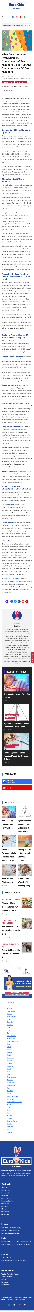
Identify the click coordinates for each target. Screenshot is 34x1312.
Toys (8, 1129)
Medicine (10, 1080)
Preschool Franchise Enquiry (10, 1230)
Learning (16, 899)
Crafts (9, 1030)
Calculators (5, 1212)
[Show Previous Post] (25, 25)
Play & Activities (12, 1096)
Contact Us (5, 1204)
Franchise (10, 1058)
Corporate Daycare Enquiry (10, 1233)
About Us (4, 1188)
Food (9, 1055)
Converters (5, 1214)
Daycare (10, 1033)
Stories (23, 688)
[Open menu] (2, 17)
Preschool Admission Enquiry (11, 1228)
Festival (5, 899)
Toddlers (10, 1127)
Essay (9, 1044)
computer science (9, 429)
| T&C (7, 1299)
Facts (9, 1047)
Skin (8, 1110)
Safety (9, 1105)
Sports (9, 1115)
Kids (17, 688)
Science (9, 1107)
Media (3, 1209)
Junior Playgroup (7, 1277)
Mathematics (21, 82)
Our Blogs (4, 1206)
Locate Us (4, 1196)
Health (9, 1069)
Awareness (11, 1011)
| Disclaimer (22, 1299)
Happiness (10, 1066)
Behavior (10, 1022)
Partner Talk (5, 1193)
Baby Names (11, 1017)
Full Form (10, 1060)
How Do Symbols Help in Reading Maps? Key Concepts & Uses (16, 756)
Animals (5, 944)
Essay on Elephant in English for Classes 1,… (11, 953)
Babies (9, 1014)
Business (10, 1025)
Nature (9, 1088)
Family (9, 1049)
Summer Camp (12, 1121)
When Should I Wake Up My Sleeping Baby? (24, 882)
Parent (9, 1094)
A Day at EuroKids (7, 1258)
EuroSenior (5, 1285)
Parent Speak (5, 1190)
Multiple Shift (11, 1085)
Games (9, 1063)
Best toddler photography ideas (7, 882)
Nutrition (10, 1091)
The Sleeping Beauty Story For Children (7, 824)
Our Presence (5, 1198)
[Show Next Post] (29, 25)
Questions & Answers (14, 1102)
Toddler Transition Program (10, 1274)
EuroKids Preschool (13, 578)
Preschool (10, 1099)
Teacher (9, 1124)
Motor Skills (11, 1083)
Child (4, 921)
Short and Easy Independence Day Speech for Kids (10, 907)
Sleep (9, 1113)
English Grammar (12, 1041)
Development (11, 1036)
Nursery (4, 1279)
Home (3, 76)
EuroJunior (4, 1282)
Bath (8, 1019)
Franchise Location (7, 1201)
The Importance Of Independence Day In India (11, 930)
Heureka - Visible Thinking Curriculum (13, 1260)
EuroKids (6, 86)
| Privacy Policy (14, 1299)
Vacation (10, 1132)
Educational (10, 76)
